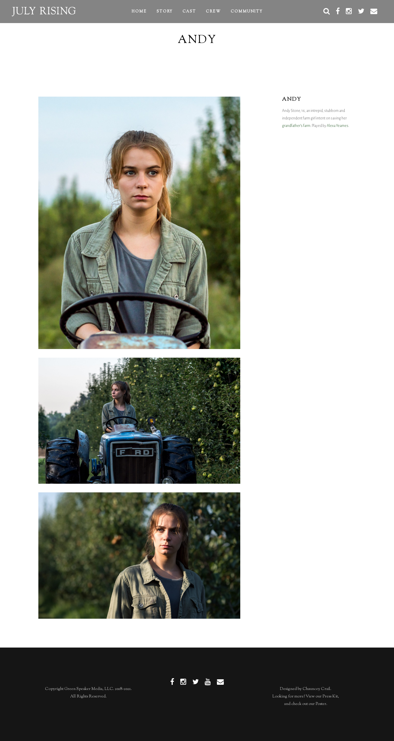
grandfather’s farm (296, 126)
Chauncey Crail (316, 689)
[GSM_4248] (139, 555)
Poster (321, 704)
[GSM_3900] (139, 223)
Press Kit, (330, 696)
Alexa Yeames (337, 126)
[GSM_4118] (139, 421)
